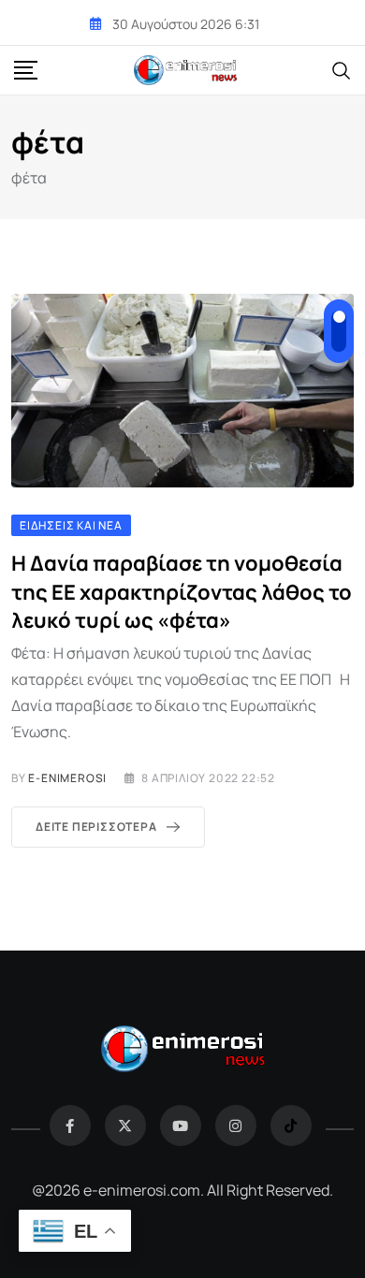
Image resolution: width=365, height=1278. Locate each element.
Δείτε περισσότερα (96, 827)
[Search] (341, 69)
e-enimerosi (67, 778)
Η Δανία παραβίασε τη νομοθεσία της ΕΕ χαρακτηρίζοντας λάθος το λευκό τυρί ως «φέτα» (181, 592)
